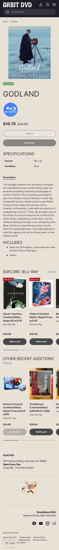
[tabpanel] (29, 221)
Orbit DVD (14, 533)
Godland (14, 21)
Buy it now (30, 143)
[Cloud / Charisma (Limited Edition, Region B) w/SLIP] (14, 293)
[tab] (9, 177)
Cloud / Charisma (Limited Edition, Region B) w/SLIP (12, 317)
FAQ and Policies (40, 540)
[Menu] (54, 4)
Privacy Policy (25, 537)
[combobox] (29, 12)
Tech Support (20, 543)
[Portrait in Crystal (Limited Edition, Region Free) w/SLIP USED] (14, 383)
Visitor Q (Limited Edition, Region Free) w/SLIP (40, 317)
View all (52, 271)
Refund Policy (39, 537)
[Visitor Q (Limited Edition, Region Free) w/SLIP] (41, 293)
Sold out (30, 133)
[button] (47, 4)
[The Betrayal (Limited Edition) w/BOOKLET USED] (41, 383)
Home (5, 21)
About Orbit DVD (10, 537)
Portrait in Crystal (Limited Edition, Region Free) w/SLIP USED (14, 409)
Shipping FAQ (24, 540)
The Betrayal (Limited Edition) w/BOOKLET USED (39, 407)
